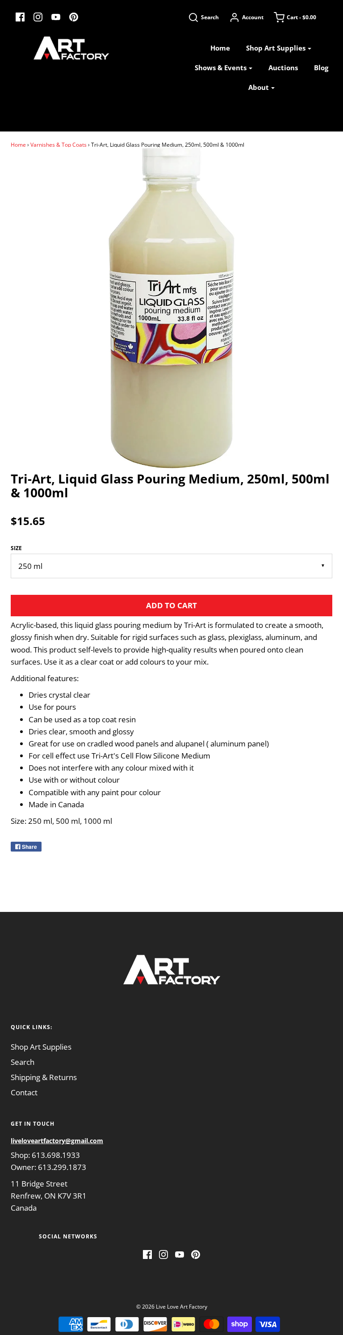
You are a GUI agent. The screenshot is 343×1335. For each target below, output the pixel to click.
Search (22, 1062)
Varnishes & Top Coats (58, 144)
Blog (321, 67)
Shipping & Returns (44, 1077)
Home (220, 47)
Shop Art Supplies (41, 1047)
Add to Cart (171, 605)
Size (16, 548)
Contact (24, 1092)
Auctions (283, 67)
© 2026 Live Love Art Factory (171, 1306)
